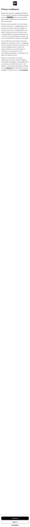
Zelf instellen (15, 525)
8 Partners (10, 17)
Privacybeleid (24, 70)
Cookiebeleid (8, 68)
